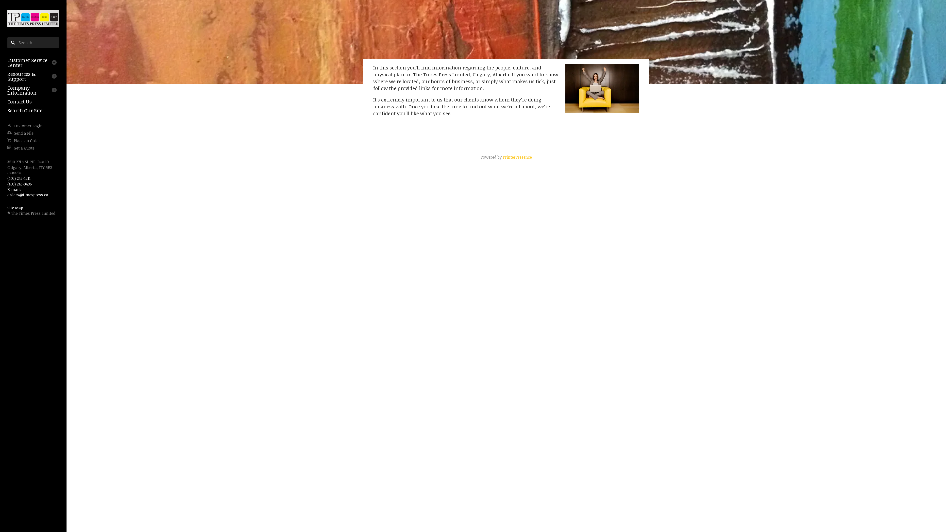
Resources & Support (21, 76)
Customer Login (28, 126)
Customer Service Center (27, 62)
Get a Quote (24, 148)
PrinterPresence (517, 157)
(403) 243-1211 (19, 178)
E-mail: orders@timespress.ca (27, 192)
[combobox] (33, 43)
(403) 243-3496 (19, 184)
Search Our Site (24, 110)
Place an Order (27, 140)
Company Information (21, 90)
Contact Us (19, 101)
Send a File (24, 133)
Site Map (15, 208)
